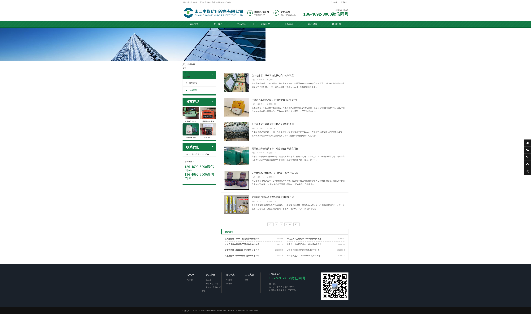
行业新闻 (193, 83)
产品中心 (241, 24)
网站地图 (230, 311)
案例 (246, 280)
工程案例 (289, 24)
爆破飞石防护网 (212, 284)
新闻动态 (265, 24)
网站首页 (194, 24)
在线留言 (312, 24)
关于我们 (218, 24)
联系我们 (344, 2)
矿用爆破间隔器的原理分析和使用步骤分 (304, 250)
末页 (296, 224)
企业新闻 (186, 77)
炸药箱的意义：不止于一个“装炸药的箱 (303, 256)
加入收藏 (334, 2)
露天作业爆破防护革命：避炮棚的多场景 (304, 244)
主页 (184, 68)
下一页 (288, 224)
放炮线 (208, 280)
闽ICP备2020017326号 (250, 311)
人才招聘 (190, 280)
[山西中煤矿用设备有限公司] (214, 13)
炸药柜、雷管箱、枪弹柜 (211, 289)
